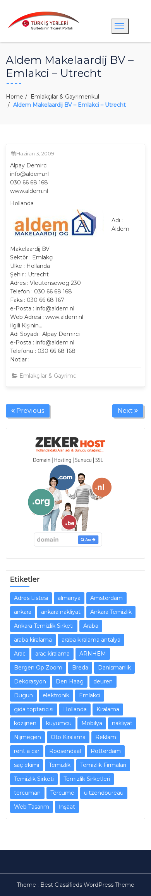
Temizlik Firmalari (103, 764)
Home (14, 96)
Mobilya (91, 723)
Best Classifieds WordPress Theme (87, 884)
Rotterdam (106, 751)
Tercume (62, 792)
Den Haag (70, 681)
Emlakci (89, 695)
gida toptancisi (33, 709)
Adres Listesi (31, 597)
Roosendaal (65, 751)
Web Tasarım (31, 806)
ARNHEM (92, 653)
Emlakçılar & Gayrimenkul (65, 96)
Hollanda (75, 709)
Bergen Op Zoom (38, 667)
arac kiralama (52, 653)
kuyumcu (59, 723)
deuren (103, 681)
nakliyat (122, 723)
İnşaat (67, 806)
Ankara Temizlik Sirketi (44, 625)
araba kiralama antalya (91, 639)
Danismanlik (114, 667)
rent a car (26, 751)
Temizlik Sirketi (34, 778)
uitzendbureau (104, 792)
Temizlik (59, 764)
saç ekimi (26, 764)
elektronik (56, 695)
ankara (22, 611)
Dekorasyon (30, 681)
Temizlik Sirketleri (86, 778)
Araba (90, 625)
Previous (29, 410)
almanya (69, 597)
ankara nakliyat (61, 611)
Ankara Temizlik (111, 611)
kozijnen (25, 723)
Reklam (105, 737)
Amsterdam (106, 597)
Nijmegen (27, 737)
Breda (80, 667)
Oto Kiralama (68, 737)
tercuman (27, 792)
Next (126, 410)
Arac (20, 653)
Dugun (23, 695)
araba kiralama (33, 639)
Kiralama (107, 709)
